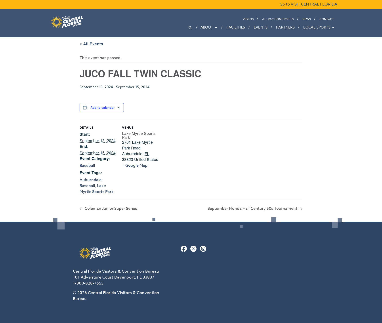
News (306, 19)
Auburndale (90, 180)
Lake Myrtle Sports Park (97, 189)
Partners (285, 27)
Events (260, 27)
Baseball (87, 166)
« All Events (91, 44)
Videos (248, 19)
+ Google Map (134, 165)
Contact (326, 19)
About (207, 27)
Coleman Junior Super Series (110, 209)
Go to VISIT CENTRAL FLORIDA (308, 4)
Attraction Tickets (278, 19)
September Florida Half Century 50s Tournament (253, 209)
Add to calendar (102, 107)
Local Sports (316, 27)
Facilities (236, 27)
